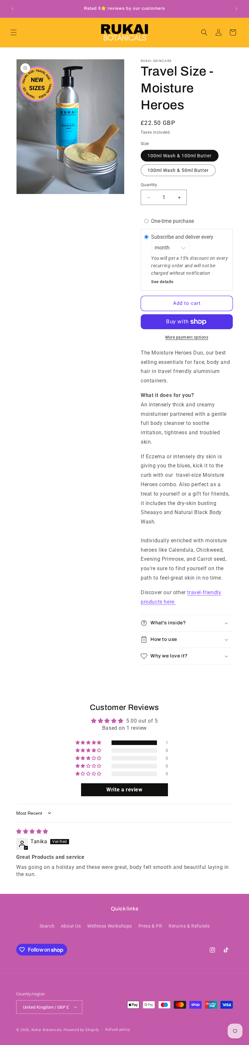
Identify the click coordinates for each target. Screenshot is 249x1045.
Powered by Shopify (81, 1030)
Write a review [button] (124, 790)
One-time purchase (172, 221)
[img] (32, 831)
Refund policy (117, 1029)
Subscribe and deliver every (183, 237)
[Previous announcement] (13, 9)
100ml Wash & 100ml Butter (180, 155)
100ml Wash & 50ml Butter (178, 170)
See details (162, 281)
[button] (13, 32)
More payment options (186, 337)
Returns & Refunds (189, 926)
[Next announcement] (236, 9)
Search (47, 926)
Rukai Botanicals (46, 1030)
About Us (71, 926)
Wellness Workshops (109, 926)
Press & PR (150, 926)
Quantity (149, 184)
